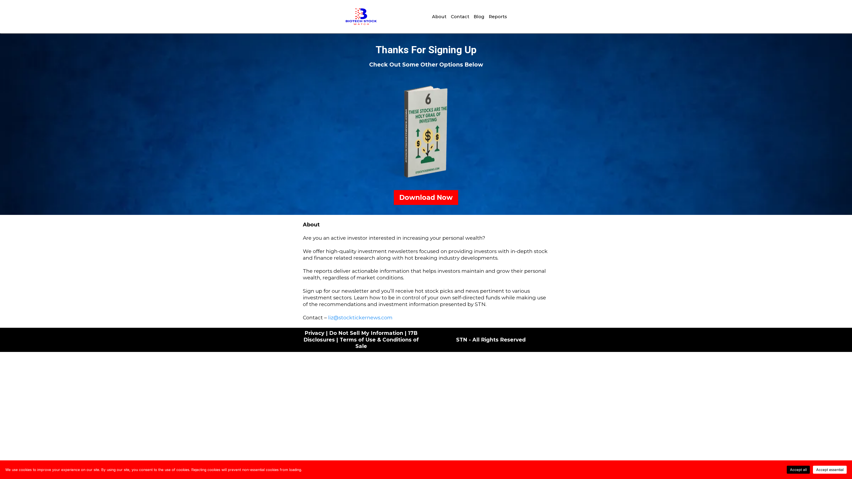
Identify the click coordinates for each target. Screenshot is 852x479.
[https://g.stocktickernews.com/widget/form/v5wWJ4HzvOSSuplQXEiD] (426, 132)
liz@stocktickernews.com (360, 317)
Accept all (798, 469)
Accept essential (830, 469)
